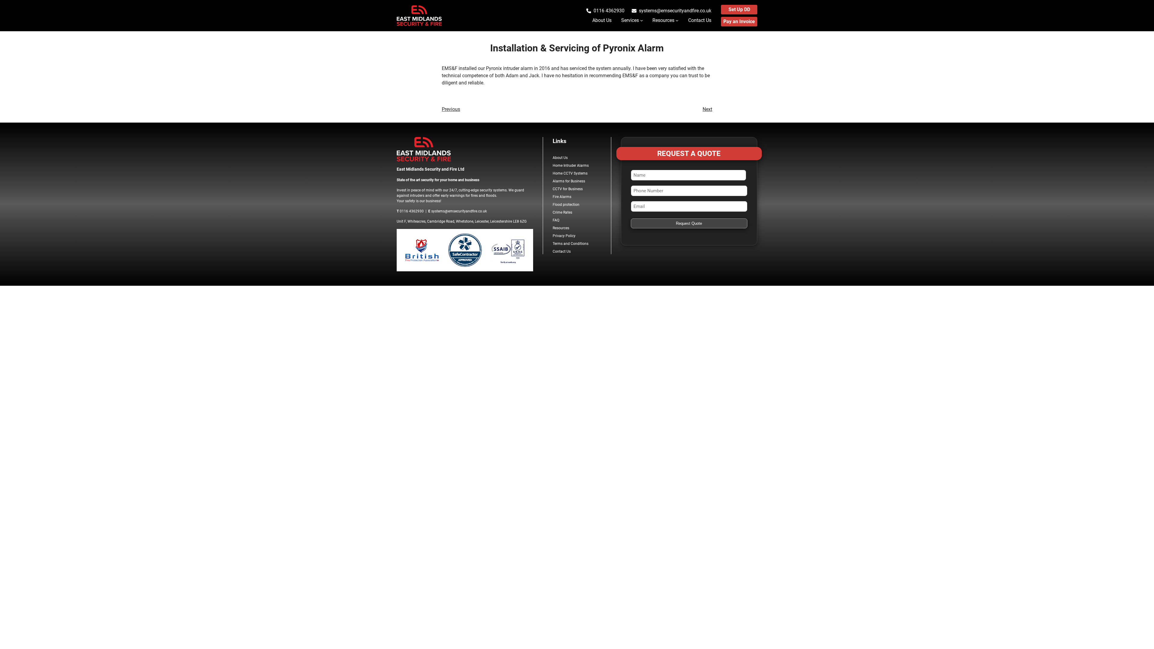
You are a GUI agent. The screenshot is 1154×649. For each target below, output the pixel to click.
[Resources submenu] (677, 20)
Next (707, 109)
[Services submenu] (641, 20)
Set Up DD (739, 9)
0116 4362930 (609, 11)
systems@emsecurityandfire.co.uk (675, 11)
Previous (451, 109)
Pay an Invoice (739, 21)
